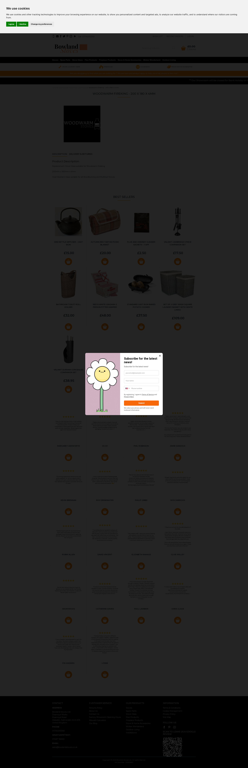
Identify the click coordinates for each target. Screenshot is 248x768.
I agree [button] (11, 24)
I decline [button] (22, 24)
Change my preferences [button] (41, 24)
